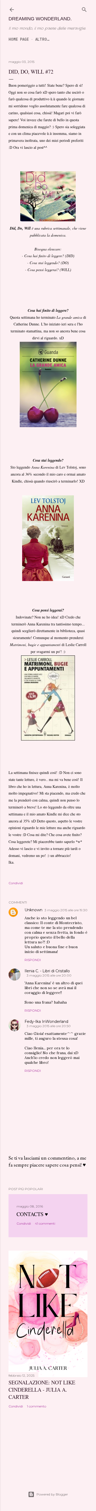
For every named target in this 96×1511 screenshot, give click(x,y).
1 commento (36, 1406)
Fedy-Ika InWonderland (46, 1021)
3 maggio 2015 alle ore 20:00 (49, 975)
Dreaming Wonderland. (40, 18)
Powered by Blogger (52, 1494)
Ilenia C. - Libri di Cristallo (47, 971)
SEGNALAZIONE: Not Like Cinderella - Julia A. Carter (42, 1389)
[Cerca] (84, 9)
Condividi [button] (16, 883)
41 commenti (45, 1223)
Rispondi (33, 960)
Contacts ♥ (32, 1214)
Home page (19, 39)
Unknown (33, 910)
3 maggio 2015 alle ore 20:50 (49, 1026)
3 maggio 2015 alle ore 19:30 (66, 910)
